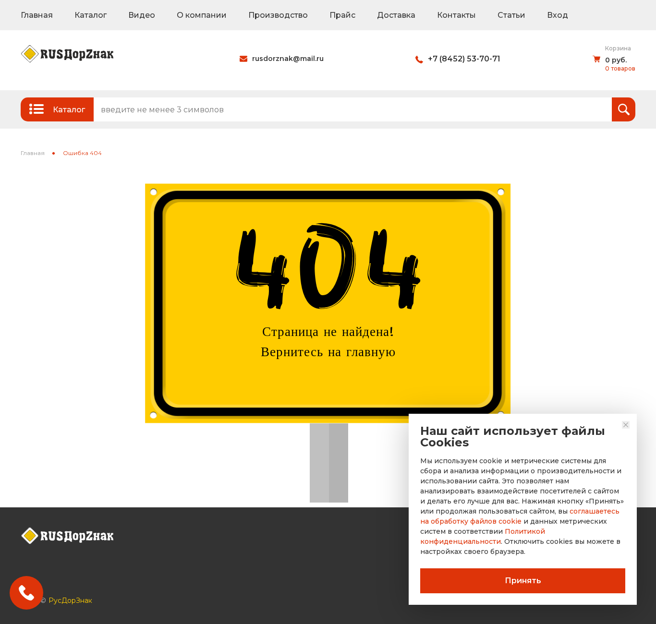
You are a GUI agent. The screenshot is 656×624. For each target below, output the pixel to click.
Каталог (90, 15)
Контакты (456, 15)
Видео (141, 15)
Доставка (396, 15)
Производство (278, 15)
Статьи (511, 15)
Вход (557, 15)
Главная (37, 15)
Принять (523, 580)
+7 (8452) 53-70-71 (464, 58)
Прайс (342, 15)
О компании (202, 15)
